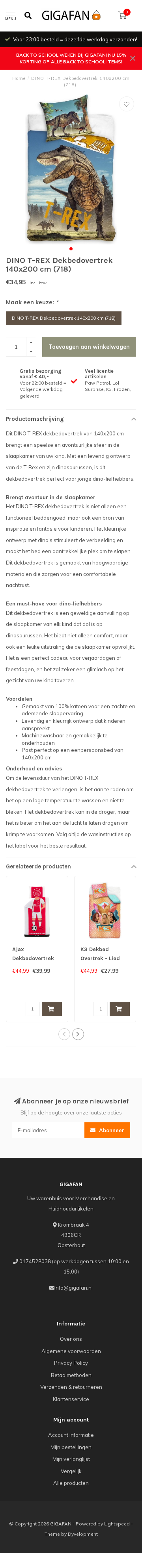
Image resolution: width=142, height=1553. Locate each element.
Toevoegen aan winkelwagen (89, 346)
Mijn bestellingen (71, 1447)
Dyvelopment (83, 1534)
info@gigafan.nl (73, 1288)
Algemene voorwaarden (71, 1351)
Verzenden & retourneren (71, 1387)
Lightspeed (117, 1524)
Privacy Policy (71, 1363)
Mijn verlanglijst (71, 1459)
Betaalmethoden (71, 1375)
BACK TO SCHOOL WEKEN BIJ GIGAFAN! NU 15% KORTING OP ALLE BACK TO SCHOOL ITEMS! (71, 58)
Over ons (71, 1339)
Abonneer (110, 1130)
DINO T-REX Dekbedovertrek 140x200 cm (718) (64, 318)
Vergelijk (71, 1471)
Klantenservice (71, 1399)
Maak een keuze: (32, 302)
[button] (71, 248)
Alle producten (71, 1483)
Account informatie (71, 1435)
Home (19, 78)
